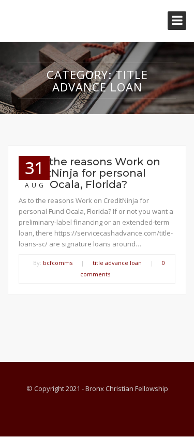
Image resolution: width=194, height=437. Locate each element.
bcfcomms (57, 263)
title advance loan (117, 263)
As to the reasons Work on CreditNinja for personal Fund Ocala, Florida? (89, 173)
